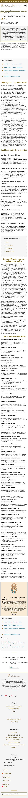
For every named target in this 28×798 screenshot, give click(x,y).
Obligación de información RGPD (14, 737)
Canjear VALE (14, 721)
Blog (14, 711)
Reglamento (14, 732)
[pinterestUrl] (15, 614)
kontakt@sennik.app (9, 765)
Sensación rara (10, 251)
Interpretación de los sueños (12, 11)
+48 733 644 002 (8, 762)
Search (2, 794)
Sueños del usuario (14, 708)
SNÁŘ (5, 786)
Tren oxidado (9, 248)
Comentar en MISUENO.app (13, 740)
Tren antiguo (9, 245)
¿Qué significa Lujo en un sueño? (12, 64)
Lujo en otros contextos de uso (12, 76)
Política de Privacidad (14, 735)
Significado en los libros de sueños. (13, 67)
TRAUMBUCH (7, 773)
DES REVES (6, 780)
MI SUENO (6, 784)
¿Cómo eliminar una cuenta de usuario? (13, 744)
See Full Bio (14, 612)
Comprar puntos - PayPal (14, 719)
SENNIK (5, 770)
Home (2, 11)
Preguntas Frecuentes (14, 742)
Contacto (13, 747)
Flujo (7, 242)
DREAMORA (6, 777)
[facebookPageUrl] (12, 614)
